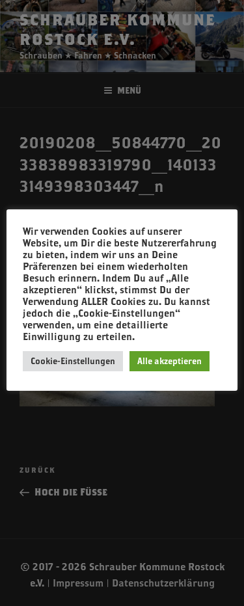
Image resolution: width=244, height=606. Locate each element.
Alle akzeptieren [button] (169, 361)
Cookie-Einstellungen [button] (73, 361)
